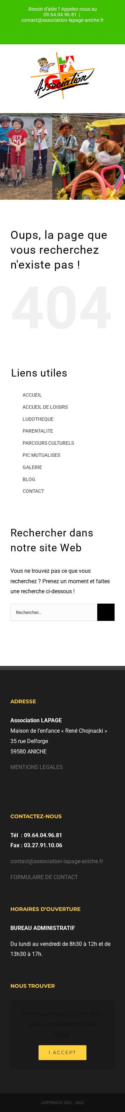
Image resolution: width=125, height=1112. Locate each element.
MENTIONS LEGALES (36, 767)
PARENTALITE (38, 431)
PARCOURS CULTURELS (48, 443)
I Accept (62, 1052)
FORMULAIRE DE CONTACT (44, 877)
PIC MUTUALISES (41, 455)
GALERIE (32, 467)
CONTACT (33, 491)
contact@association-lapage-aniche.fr (62, 20)
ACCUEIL (32, 395)
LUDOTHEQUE (38, 419)
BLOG (29, 479)
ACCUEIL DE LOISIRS (45, 407)
